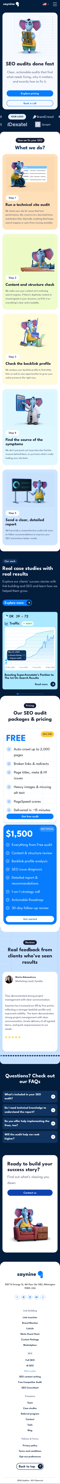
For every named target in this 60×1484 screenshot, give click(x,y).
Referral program (30, 1414)
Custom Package (30, 1340)
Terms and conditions (30, 1451)
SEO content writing (30, 1377)
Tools (30, 1425)
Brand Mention (30, 1323)
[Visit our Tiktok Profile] (43, 1297)
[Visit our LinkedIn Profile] (30, 1297)
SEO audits (30, 1371)
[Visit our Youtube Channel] (36, 1297)
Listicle (30, 1329)
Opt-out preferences (30, 1457)
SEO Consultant (30, 1388)
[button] (46, 4)
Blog (30, 1430)
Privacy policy (30, 1446)
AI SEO (30, 1366)
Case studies (30, 1408)
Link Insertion (30, 1317)
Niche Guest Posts (30, 1334)
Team (30, 1403)
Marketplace (30, 1345)
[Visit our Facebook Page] (17, 1297)
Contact (30, 1419)
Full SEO (30, 1360)
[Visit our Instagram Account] (23, 1297)
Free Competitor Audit (30, 1382)
